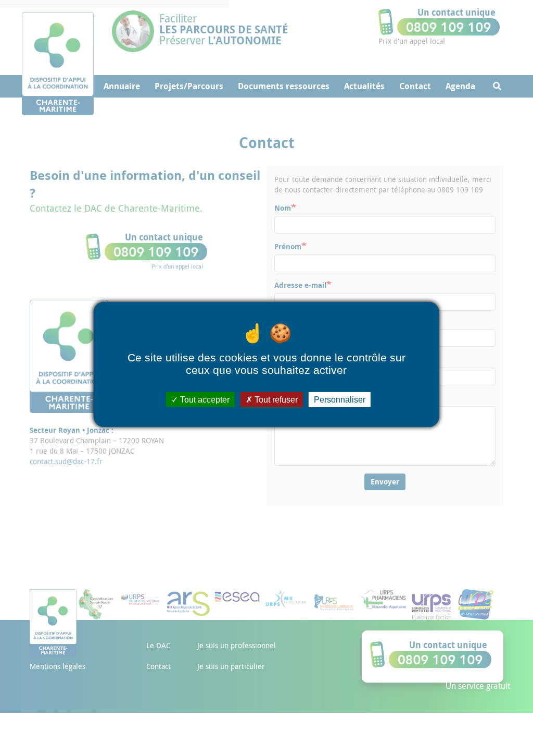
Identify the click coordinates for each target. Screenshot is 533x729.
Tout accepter (204, 399)
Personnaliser (339, 399)
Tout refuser (275, 399)
